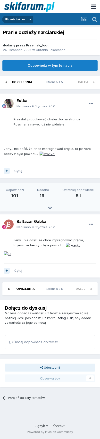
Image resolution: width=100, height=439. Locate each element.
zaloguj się (66, 318)
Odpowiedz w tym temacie (50, 65)
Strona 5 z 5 (55, 82)
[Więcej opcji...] (91, 103)
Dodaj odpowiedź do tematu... (37, 342)
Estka (22, 100)
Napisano (36, 106)
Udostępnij (51, 367)
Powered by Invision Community (50, 432)
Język (40, 426)
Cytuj (18, 171)
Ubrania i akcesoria (51, 50)
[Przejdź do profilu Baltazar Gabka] (9, 224)
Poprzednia (22, 82)
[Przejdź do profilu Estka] (9, 103)
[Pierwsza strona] (6, 82)
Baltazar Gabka (31, 221)
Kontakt (59, 426)
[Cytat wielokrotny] (7, 171)
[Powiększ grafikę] (47, 154)
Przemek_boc (37, 45)
